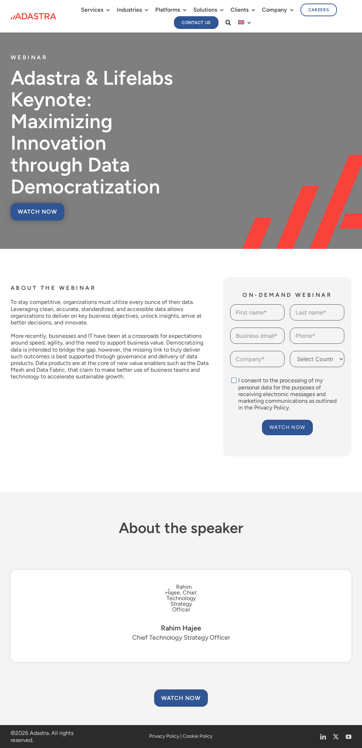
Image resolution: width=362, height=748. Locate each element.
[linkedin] (323, 737)
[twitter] (336, 737)
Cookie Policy (197, 736)
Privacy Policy (271, 407)
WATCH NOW (287, 427)
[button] (228, 22)
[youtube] (348, 737)
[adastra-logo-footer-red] (33, 15)
